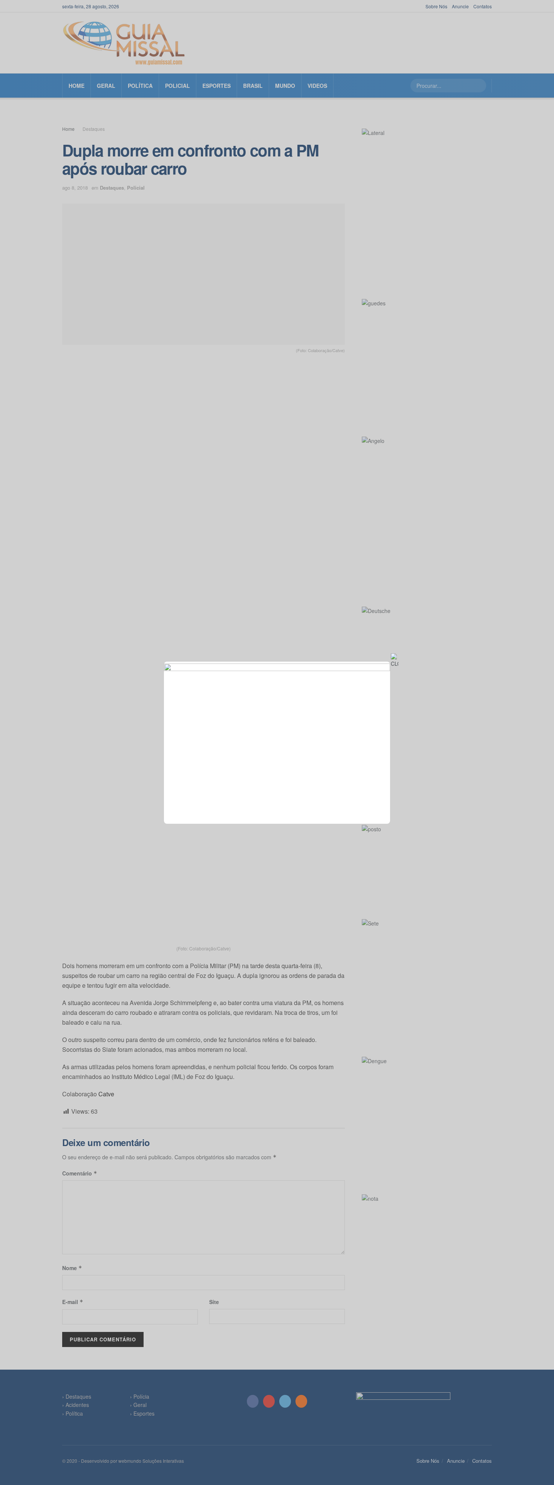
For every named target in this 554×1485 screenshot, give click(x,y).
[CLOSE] (394, 660)
